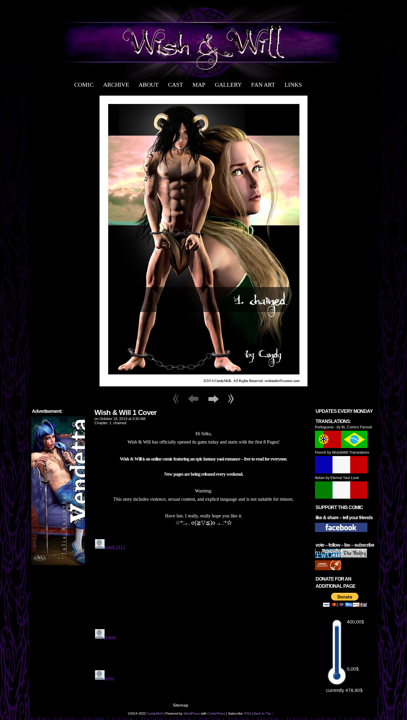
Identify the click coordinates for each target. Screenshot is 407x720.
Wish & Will (203, 42)
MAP (198, 84)
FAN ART (263, 84)
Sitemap (180, 705)
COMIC (84, 84)
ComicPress (216, 713)
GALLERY (228, 84)
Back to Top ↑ (264, 713)
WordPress (192, 713)
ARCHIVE (116, 84)
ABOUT (149, 84)
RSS (247, 713)
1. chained (117, 423)
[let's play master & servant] (203, 389)
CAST (175, 84)
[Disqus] (203, 611)
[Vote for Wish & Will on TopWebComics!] (328, 557)
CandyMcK (155, 713)
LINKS (293, 84)
